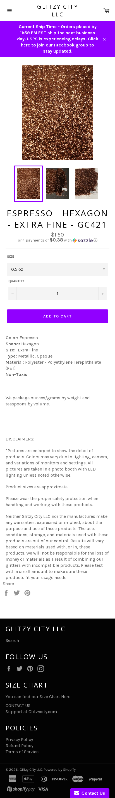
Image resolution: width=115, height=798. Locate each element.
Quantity (16, 281)
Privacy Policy (19, 739)
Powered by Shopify (60, 769)
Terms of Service (22, 751)
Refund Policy (19, 745)
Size (10, 256)
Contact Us (92, 793)
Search (12, 640)
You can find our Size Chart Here (38, 696)
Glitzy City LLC (57, 10)
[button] (57, 240)
